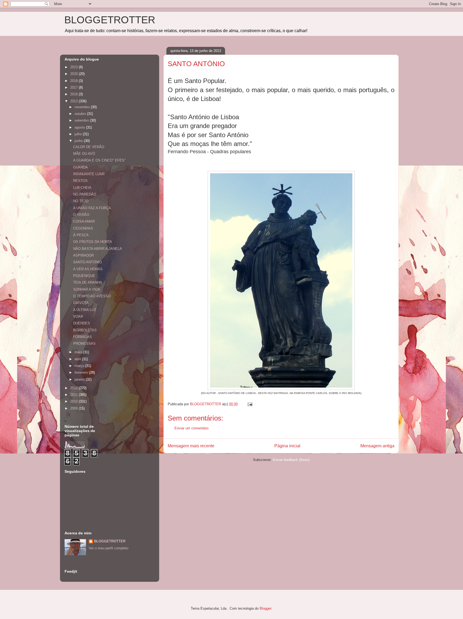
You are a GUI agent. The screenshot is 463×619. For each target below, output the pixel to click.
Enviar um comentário (191, 428)
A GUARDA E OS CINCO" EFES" (99, 160)
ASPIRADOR (83, 255)
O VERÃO (81, 215)
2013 (74, 101)
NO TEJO (80, 201)
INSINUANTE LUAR (88, 174)
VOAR (78, 316)
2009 (74, 408)
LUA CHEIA (82, 188)
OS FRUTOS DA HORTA (92, 242)
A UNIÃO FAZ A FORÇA (92, 208)
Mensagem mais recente (191, 446)
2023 (74, 67)
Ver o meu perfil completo (108, 548)
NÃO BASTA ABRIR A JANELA (97, 249)
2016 (74, 94)
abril (78, 359)
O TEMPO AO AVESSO (92, 296)
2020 (74, 74)
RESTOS (80, 181)
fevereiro (81, 372)
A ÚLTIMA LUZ (84, 310)
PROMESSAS (84, 344)
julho (78, 134)
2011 (74, 395)
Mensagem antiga (377, 446)
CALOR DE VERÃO (88, 147)
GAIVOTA (81, 303)
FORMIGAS (82, 337)
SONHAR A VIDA (86, 289)
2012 (74, 388)
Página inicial (287, 446)
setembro (82, 120)
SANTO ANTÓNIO (87, 262)
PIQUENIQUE (84, 276)
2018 (74, 81)
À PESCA (81, 235)
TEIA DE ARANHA (87, 282)
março (79, 366)
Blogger (265, 608)
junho (79, 141)
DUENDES (81, 323)
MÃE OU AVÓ (84, 154)
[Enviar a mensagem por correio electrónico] (249, 404)
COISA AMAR (84, 221)
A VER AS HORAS (88, 269)
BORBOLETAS (85, 330)
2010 (74, 401)
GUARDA (80, 167)
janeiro (80, 379)
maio (78, 352)
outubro (80, 114)
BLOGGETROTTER (109, 19)
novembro (82, 107)
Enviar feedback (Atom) (291, 460)
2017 (74, 87)
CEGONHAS (83, 228)
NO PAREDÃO (84, 194)
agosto (80, 127)
